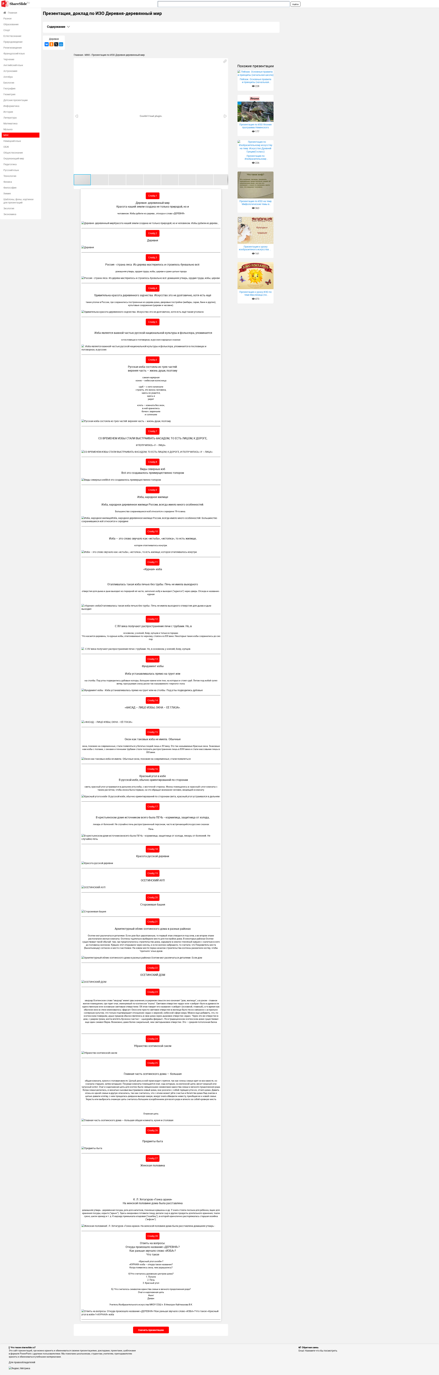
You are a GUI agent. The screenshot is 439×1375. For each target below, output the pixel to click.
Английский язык (13, 65)
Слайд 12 (152, 619)
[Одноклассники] (51, 44)
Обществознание (13, 152)
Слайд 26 (152, 1130)
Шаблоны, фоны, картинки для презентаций (18, 201)
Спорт (6, 30)
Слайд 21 (152, 921)
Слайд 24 (152, 1038)
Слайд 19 (152, 873)
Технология (9, 176)
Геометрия (9, 94)
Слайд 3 (152, 257)
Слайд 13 (152, 659)
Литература (10, 117)
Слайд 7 (152, 431)
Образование (11, 24)
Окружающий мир (13, 158)
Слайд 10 (152, 531)
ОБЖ (6, 146)
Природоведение (12, 41)
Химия (7, 193)
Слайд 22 (152, 967)
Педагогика (10, 164)
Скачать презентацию (151, 1330)
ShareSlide (19, 3)
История (8, 111)
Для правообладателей (22, 1362)
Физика (7, 181)
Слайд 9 (152, 489)
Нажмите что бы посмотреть (321, 1350)
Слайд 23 (152, 992)
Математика (10, 123)
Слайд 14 (152, 700)
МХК (6, 135)
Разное (7, 18)
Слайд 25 (152, 1063)
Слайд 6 (152, 359)
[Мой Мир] (61, 44)
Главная (12, 12)
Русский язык (11, 170)
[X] (56, 44)
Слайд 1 (152, 195)
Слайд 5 (152, 322)
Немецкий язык (12, 141)
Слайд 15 (152, 732)
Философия (9, 187)
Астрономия (10, 71)
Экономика (9, 214)
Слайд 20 (152, 897)
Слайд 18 (152, 849)
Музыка (8, 129)
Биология (8, 82)
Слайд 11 (152, 562)
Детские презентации (15, 100)
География (9, 88)
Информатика (11, 106)
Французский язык (14, 53)
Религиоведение (12, 47)
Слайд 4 (152, 288)
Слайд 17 (152, 806)
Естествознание (12, 36)
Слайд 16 (152, 769)
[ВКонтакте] (47, 44)
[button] (225, 61)
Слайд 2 (152, 233)
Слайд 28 (152, 1236)
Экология (8, 208)
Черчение (8, 59)
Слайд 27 (152, 1158)
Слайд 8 (152, 461)
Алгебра (8, 76)
